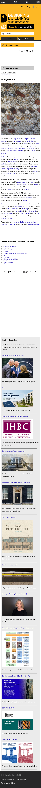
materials (13, 216)
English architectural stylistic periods (15, 253)
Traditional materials (9, 261)
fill (7, 189)
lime (15, 141)
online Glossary (32, 224)
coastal (16, 206)
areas (21, 206)
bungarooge (13, 148)
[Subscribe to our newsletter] (17, 29)
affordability (7, 173)
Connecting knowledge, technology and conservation (18, 628)
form (22, 213)
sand (28, 141)
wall (8, 150)
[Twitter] (26, 51)
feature (3, 169)
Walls (2, 157)
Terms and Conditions (8, 783)
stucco (18, 184)
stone (30, 187)
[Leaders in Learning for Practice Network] (17, 439)
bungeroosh (31, 146)
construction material (16, 150)
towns (16, 159)
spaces (10, 189)
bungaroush (15, 157)
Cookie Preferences (7, 779)
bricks (35, 171)
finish (8, 187)
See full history (5, 75)
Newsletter (21, 7)
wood (11, 218)
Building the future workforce (11, 565)
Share (5, 272)
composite (27, 139)
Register (29, 7)
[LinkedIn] (29, 51)
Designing (21, 241)
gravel (19, 141)
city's (5, 198)
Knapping (6, 257)
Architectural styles (9, 246)
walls (23, 182)
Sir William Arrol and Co (9, 739)
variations (18, 146)
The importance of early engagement (13, 451)
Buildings (30, 241)
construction (28, 198)
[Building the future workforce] (17, 584)
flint (14, 173)
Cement (5, 248)
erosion (36, 184)
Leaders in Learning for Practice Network (15, 416)
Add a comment (17, 272)
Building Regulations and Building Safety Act (16, 676)
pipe (6, 218)
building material (27, 204)
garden (19, 182)
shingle (10, 213)
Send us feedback (33, 272)
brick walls (33, 166)
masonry (16, 169)
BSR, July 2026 (7, 708)
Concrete (6, 252)
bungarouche (5, 148)
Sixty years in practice (9, 517)
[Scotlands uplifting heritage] (17, 762)
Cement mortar (8, 250)
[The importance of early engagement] (17, 470)
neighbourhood (11, 161)
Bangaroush (16, 139)
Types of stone (8, 262)
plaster (24, 184)
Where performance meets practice (13, 355)
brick (9, 143)
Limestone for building (10, 259)
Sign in (37, 7)
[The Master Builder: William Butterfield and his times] (17, 553)
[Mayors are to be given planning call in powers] (17, 505)
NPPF (4, 387)
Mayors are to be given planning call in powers (16, 482)
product (3, 164)
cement (33, 150)
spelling (37, 143)
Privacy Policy (21, 779)
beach (6, 213)
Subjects (9, 39)
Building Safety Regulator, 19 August (13, 594)
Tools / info (24, 39)
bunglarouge (30, 148)
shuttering (25, 209)
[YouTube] (32, 51)
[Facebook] (24, 51)
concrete (3, 153)
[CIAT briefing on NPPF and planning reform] (17, 406)
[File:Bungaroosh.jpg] (20, 135)
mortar (28, 213)
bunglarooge (22, 148)
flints (32, 141)
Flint (4, 255)
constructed (14, 209)
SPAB (11, 224)
